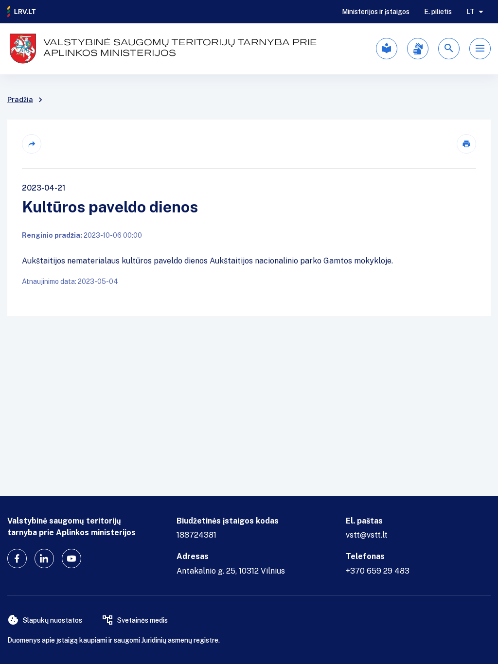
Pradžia (20, 100)
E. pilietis (438, 12)
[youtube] (71, 558)
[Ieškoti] (449, 48)
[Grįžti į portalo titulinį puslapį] (21, 11)
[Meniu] (480, 48)
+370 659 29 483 (377, 571)
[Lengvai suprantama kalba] (386, 48)
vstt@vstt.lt (367, 535)
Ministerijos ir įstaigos (375, 12)
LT (470, 12)
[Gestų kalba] (417, 48)
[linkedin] (44, 558)
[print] (466, 144)
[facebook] (17, 558)
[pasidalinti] (31, 144)
